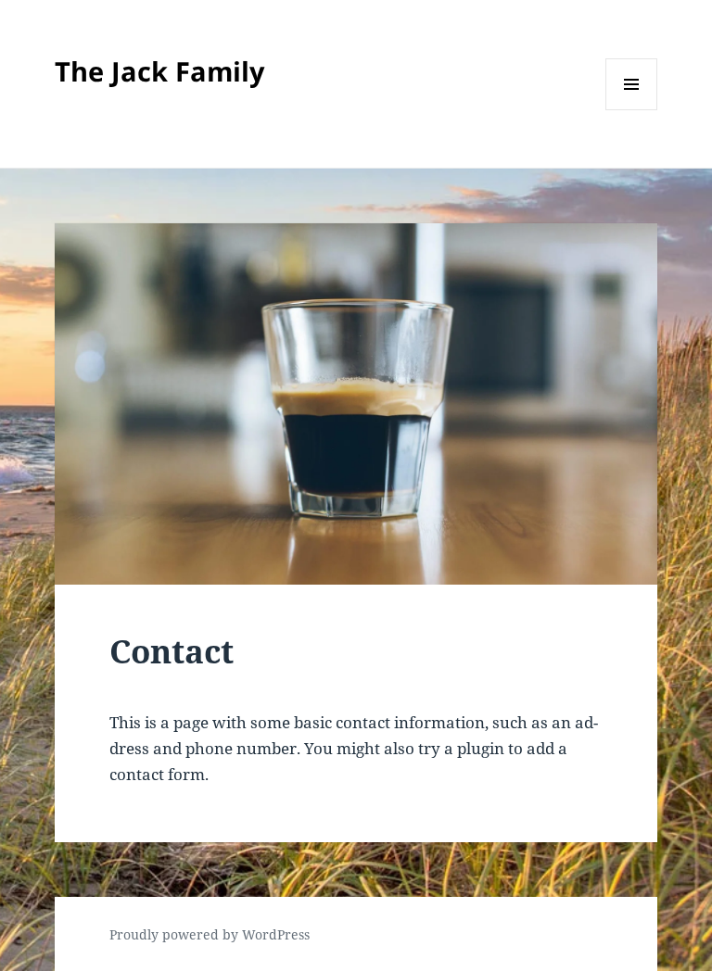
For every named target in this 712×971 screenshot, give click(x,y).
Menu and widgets (631, 109)
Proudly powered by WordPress (209, 934)
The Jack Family (160, 71)
